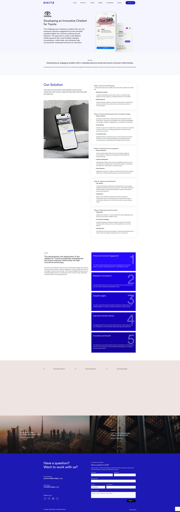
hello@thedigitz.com (51, 487)
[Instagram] (49, 498)
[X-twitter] (57, 498)
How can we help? (95, 490)
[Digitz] (49, 3)
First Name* (93, 472)
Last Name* (116, 472)
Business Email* (94, 478)
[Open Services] (85, 3)
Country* (93, 484)
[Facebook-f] (45, 498)
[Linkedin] (53, 498)
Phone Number (109, 484)
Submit (131, 500)
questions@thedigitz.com (53, 478)
